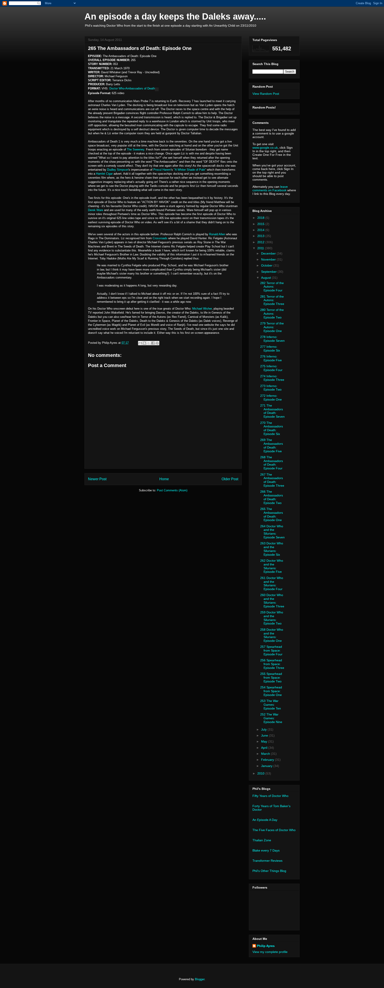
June (265, 735)
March (266, 753)
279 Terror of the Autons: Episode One (272, 327)
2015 (261, 224)
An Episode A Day (264, 820)
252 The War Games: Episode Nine (271, 718)
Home (164, 479)
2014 (261, 230)
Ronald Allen (217, 234)
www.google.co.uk (265, 147)
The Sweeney (135, 149)
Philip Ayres (266, 946)
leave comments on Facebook (270, 188)
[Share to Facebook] (153, 343)
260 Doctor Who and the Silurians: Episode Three (272, 600)
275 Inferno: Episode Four (271, 368)
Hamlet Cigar (104, 173)
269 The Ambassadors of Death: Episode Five (271, 445)
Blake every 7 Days (266, 850)
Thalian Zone (261, 840)
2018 (261, 217)
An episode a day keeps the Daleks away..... (175, 16)
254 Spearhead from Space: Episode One (271, 691)
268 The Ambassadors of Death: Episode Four (271, 462)
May (264, 741)
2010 (261, 773)
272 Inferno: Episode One (271, 397)
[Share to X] (148, 343)
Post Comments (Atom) (172, 490)
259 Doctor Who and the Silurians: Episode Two (271, 618)
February (268, 759)
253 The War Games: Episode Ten (270, 704)
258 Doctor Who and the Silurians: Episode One (271, 635)
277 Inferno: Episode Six (270, 348)
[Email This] (140, 343)
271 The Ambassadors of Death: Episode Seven (272, 411)
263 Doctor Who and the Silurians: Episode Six (271, 548)
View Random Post (265, 93)
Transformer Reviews (267, 860)
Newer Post (97, 479)
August (266, 277)
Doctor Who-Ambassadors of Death (132, 88)
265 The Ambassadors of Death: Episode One (271, 514)
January (267, 766)
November (269, 259)
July (264, 729)
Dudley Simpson (117, 169)
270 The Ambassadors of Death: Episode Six (271, 428)
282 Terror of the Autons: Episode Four (272, 286)
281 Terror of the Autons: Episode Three (272, 300)
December (269, 253)
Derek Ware (95, 210)
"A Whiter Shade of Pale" (190, 169)
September (269, 271)
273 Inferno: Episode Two (271, 387)
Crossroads (160, 238)
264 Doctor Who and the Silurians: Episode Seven (272, 531)
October (267, 265)
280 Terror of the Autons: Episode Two (272, 313)
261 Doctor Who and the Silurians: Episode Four (271, 583)
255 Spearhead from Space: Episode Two (271, 677)
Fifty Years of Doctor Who (270, 796)
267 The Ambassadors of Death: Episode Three (272, 480)
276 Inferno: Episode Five (271, 358)
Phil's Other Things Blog (269, 871)
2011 (261, 248)
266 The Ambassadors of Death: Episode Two (271, 497)
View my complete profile (270, 952)
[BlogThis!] (144, 343)
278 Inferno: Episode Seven (272, 338)
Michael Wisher (202, 308)
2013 (261, 236)
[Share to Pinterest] (157, 343)
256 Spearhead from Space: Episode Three (272, 664)
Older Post (230, 479)
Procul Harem (162, 169)
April (264, 747)
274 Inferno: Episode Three (272, 378)
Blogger (199, 979)
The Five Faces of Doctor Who (274, 830)
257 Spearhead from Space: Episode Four (271, 650)
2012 (261, 242)
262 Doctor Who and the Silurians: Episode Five (271, 566)
